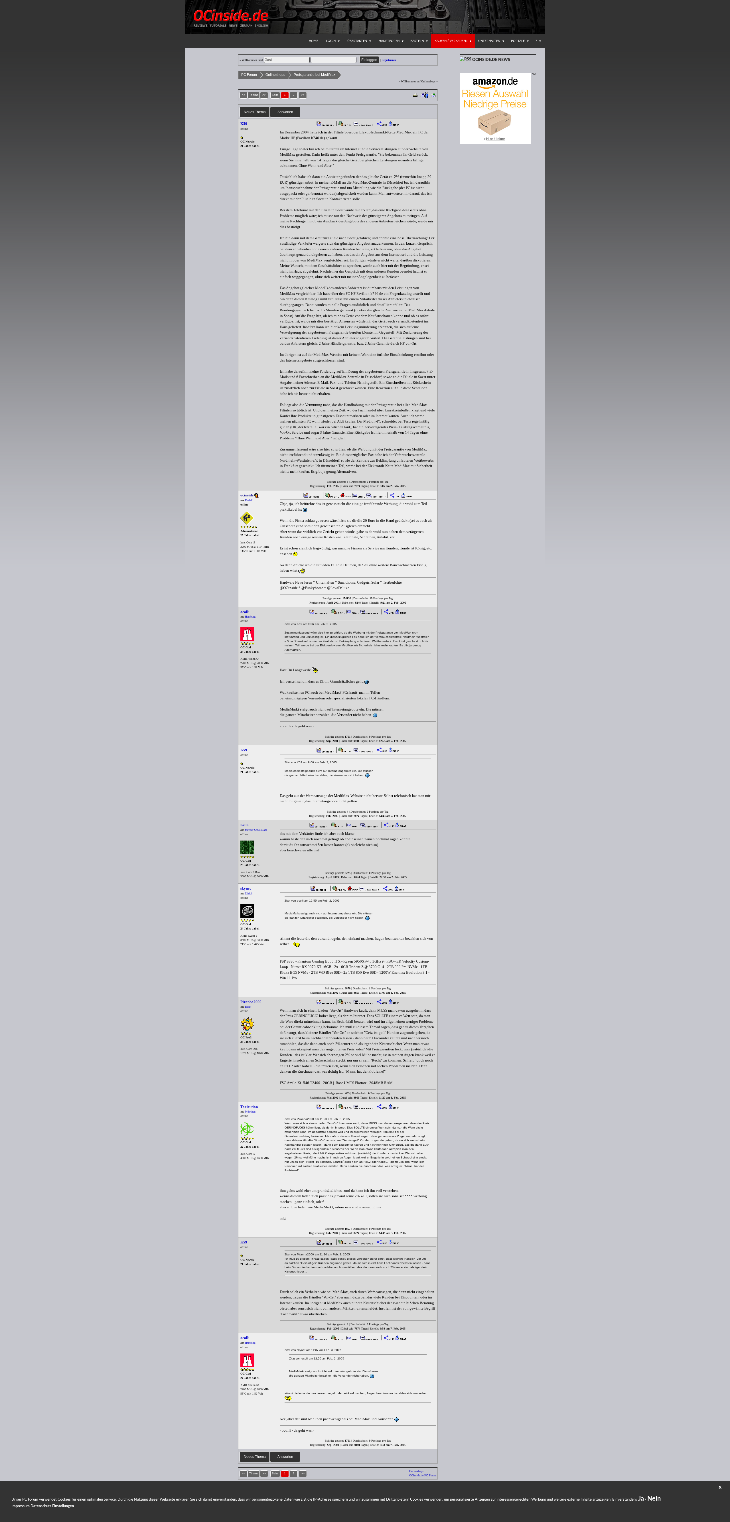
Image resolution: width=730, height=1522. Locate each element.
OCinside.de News (491, 60)
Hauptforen (389, 40)
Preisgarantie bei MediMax (314, 75)
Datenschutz (41, 1506)
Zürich (248, 893)
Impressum (20, 1506)
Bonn (248, 1006)
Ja (641, 1498)
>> (303, 94)
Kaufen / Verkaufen (451, 40)
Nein (654, 1498)
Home (313, 40)
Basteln (417, 40)
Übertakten (357, 40)
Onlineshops (275, 75)
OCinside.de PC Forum (423, 1475)
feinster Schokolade (256, 829)
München (250, 1111)
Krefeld (249, 500)
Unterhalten (489, 40)
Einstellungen (63, 1506)
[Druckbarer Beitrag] (415, 94)
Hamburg (250, 616)
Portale (518, 40)
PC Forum (249, 75)
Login (331, 40)
